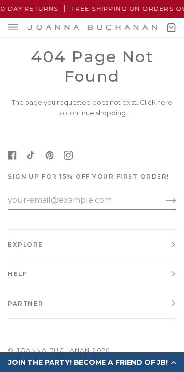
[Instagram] (68, 155)
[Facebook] (12, 155)
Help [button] (17, 273)
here (164, 102)
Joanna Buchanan (53, 350)
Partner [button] (26, 303)
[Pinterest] (49, 155)
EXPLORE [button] (25, 244)
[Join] (163, 200)
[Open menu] (22, 27)
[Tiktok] (30, 155)
